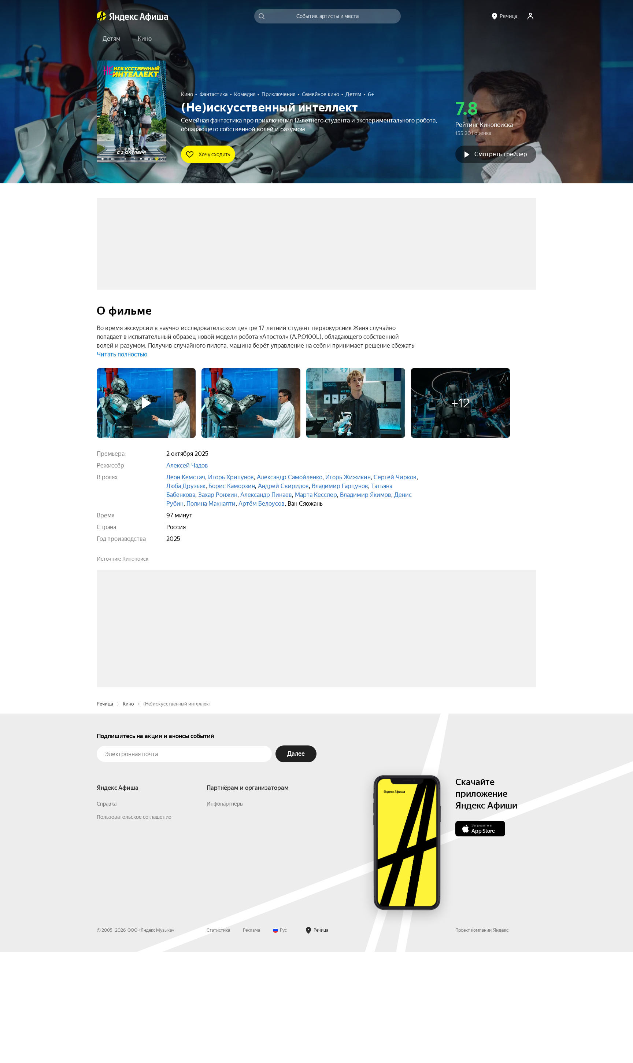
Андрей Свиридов (283, 486)
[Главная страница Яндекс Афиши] (101, 16)
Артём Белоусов (261, 503)
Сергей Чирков (395, 477)
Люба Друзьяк (186, 486)
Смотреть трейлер (500, 154)
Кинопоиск (135, 559)
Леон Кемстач (185, 477)
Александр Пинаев (266, 494)
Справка (106, 915)
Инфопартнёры (225, 915)
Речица (105, 815)
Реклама (251, 1041)
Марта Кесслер (316, 494)
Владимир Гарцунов (340, 486)
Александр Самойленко (289, 477)
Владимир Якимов (365, 494)
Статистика (218, 1041)
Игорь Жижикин (348, 477)
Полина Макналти (211, 503)
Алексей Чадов (187, 465)
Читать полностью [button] (122, 354)
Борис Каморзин (231, 486)
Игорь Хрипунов (231, 477)
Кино (128, 815)
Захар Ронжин (217, 494)
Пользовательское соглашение (134, 928)
